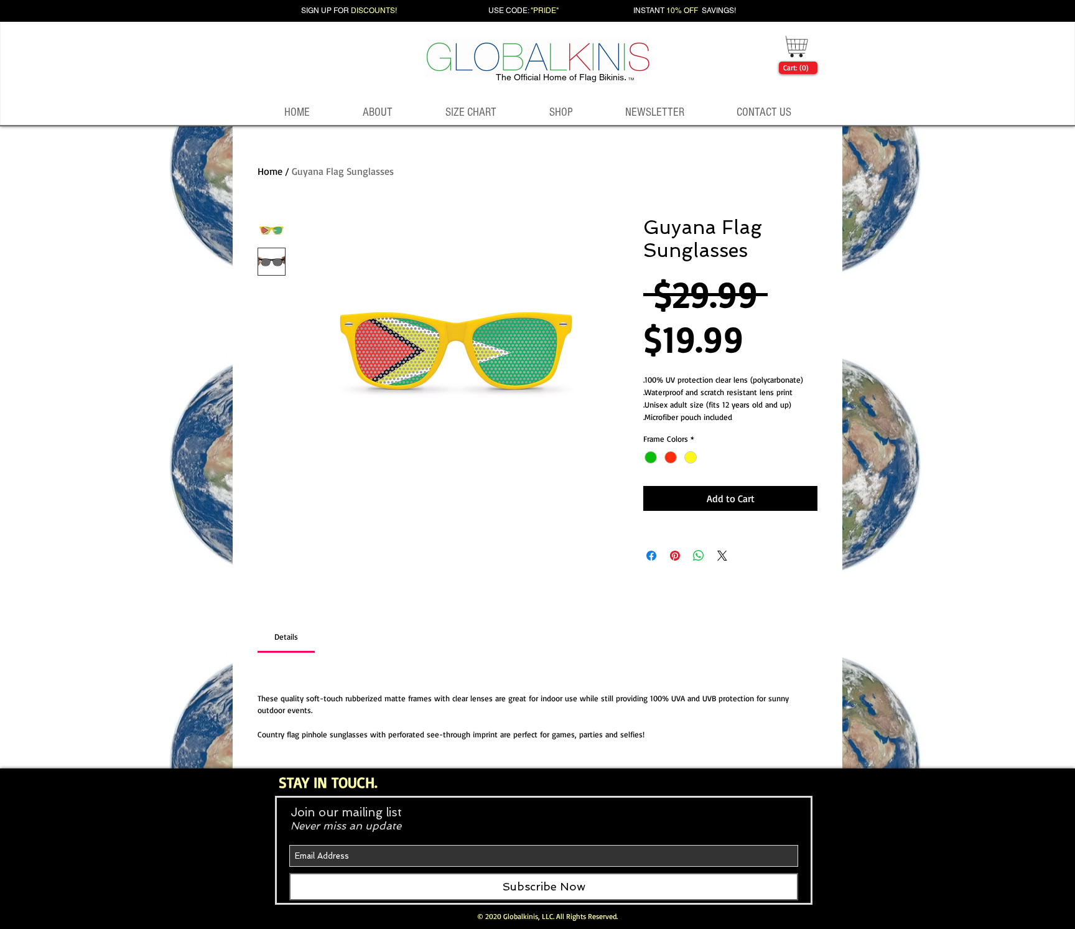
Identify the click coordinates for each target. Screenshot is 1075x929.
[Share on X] (722, 555)
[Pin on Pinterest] (675, 555)
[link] (795, 67)
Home (270, 171)
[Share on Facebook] (651, 555)
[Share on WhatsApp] (698, 555)
